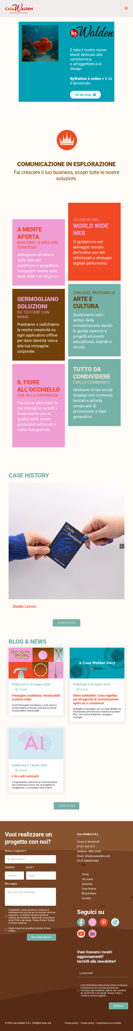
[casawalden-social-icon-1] (92, 919)
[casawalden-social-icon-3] (104, 919)
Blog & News (89, 893)
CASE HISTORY (29, 475)
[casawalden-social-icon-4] (115, 919)
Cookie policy (87, 1023)
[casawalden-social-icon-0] (81, 919)
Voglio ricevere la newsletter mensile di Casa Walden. (29, 929)
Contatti (86, 898)
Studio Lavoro (24, 606)
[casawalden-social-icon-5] (81, 930)
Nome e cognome (16, 850)
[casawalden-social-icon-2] (92, 930)
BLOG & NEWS (27, 641)
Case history (89, 888)
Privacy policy (71, 1023)
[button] (11, 546)
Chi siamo (87, 879)
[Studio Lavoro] (66, 484)
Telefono (10, 867)
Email (30, 867)
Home (85, 874)
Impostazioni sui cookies (109, 1023)
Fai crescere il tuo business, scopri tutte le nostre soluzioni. (66, 175)
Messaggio (11, 883)
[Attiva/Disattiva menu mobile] (126, 8)
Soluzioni (87, 884)
